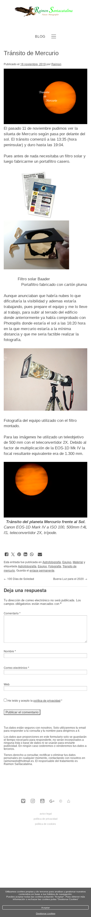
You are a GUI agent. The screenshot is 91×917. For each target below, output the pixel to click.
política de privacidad (46, 700)
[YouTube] (42, 801)
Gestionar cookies (45, 913)
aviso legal (46, 813)
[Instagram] (32, 801)
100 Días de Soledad (19, 579)
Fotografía (54, 566)
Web (7, 684)
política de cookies (45, 823)
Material (78, 562)
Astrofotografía (51, 562)
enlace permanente (42, 570)
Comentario (12, 613)
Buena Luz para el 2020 (70, 579)
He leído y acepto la (34, 700)
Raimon (56, 64)
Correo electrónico (16, 668)
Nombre (10, 651)
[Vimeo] (23, 801)
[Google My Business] (52, 801)
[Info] (60, 802)
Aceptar (45, 907)
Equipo (66, 562)
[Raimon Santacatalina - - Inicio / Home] (45, 15)
